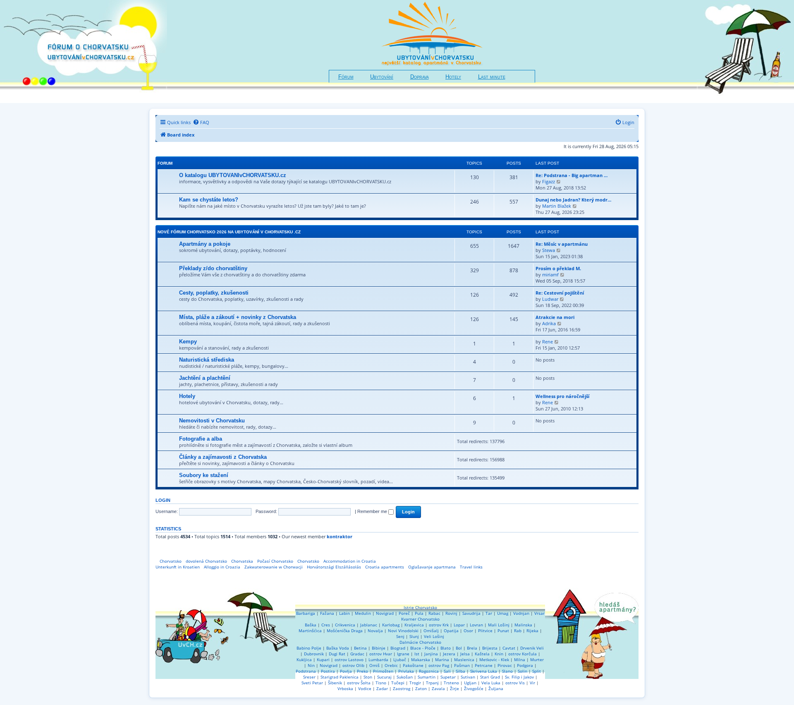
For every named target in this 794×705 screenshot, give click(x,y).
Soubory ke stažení (203, 475)
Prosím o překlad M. (558, 268)
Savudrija (471, 613)
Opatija (451, 630)
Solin (522, 671)
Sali (447, 671)
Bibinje (378, 648)
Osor (468, 630)
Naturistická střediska (206, 360)
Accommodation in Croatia (349, 561)
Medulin (363, 613)
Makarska (420, 659)
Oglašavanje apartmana (432, 567)
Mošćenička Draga (345, 630)
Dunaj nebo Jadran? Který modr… (573, 200)
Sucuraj (384, 677)
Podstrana (306, 671)
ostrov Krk (439, 625)
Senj (400, 636)
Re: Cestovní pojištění (560, 293)
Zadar (382, 688)
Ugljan (470, 683)
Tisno (380, 683)
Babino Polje (309, 648)
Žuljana (495, 688)
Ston (368, 677)
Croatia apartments (384, 567)
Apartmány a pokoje (204, 244)
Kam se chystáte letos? (208, 200)
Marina (442, 659)
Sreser (309, 677)
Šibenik (335, 683)
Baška (310, 625)
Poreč (404, 613)
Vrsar (539, 613)
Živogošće (473, 688)
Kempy (188, 341)
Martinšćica (310, 630)
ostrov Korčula (522, 654)
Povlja (346, 671)
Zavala (438, 688)
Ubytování (381, 77)
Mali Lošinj (498, 625)
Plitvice (485, 630)
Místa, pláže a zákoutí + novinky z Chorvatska (237, 317)
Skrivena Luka (483, 671)
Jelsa (465, 654)
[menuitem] (201, 122)
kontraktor (339, 537)
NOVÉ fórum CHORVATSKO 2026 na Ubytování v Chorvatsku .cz (229, 232)
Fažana (327, 613)
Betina (360, 648)
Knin (499, 654)
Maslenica (464, 659)
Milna (519, 659)
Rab (517, 630)
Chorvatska (242, 561)
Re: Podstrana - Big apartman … (571, 175)
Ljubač (399, 659)
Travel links (471, 567)
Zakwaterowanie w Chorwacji (273, 567)
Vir (532, 683)
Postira (328, 671)
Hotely (453, 77)
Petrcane (484, 665)
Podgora (525, 665)
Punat (503, 630)
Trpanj (432, 683)
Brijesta (489, 648)
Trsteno (451, 683)
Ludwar (550, 299)
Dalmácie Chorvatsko (420, 642)
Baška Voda (337, 648)
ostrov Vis (515, 683)
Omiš (374, 665)
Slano (507, 671)
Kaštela (482, 654)
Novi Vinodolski (403, 630)
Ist (416, 654)
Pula (419, 613)
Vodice (364, 688)
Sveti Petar (312, 683)
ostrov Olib (353, 665)
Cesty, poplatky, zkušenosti (214, 293)
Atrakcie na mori (555, 317)
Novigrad (385, 613)
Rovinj (451, 613)
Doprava (419, 77)
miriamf (550, 274)
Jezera (449, 654)
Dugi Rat (337, 654)
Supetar (448, 677)
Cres (325, 625)
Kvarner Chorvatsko (420, 619)
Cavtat (508, 648)
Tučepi (397, 683)
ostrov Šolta (359, 683)
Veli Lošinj (434, 636)
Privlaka (406, 671)
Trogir (415, 683)
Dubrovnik (314, 654)
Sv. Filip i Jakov (519, 677)
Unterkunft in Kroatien (177, 567)
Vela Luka (490, 683)
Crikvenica (345, 625)
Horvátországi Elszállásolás (334, 567)
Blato (445, 648)
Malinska (523, 625)
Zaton (421, 688)
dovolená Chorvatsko (206, 561)
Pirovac (504, 665)
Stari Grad (490, 677)
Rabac (434, 613)
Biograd (397, 648)
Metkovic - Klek (494, 659)
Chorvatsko (171, 561)
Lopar (459, 625)
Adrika (549, 323)
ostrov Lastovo (349, 659)
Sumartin (426, 677)
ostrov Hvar (380, 654)
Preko (362, 671)
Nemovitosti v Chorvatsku (212, 420)
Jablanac (368, 625)
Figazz (548, 181)
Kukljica (304, 659)
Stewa (548, 250)
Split (536, 671)
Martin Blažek (556, 206)
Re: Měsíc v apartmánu (562, 244)
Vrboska (345, 688)
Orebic (391, 665)
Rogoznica (429, 671)
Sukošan (405, 677)
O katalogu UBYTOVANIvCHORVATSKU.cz (232, 175)
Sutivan (468, 677)
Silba (460, 671)
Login (162, 500)
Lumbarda (378, 659)
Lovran (476, 625)
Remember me (372, 511)
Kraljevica (414, 625)
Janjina (431, 654)
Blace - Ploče (422, 648)
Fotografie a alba (200, 439)
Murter (537, 659)
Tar (488, 613)
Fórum (346, 77)
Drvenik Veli (532, 648)
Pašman (462, 665)
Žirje (454, 688)
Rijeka (532, 630)
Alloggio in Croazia (222, 567)
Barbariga (305, 613)
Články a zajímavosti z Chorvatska (223, 457)
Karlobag (390, 625)
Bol (459, 648)
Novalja (375, 630)
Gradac (357, 654)
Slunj (414, 636)
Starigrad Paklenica (339, 677)
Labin (344, 613)
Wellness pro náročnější (562, 396)
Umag (502, 613)
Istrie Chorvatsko (420, 607)
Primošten (383, 671)
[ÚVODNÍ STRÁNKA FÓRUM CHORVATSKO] (83, 51)
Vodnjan (521, 613)
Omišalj (431, 630)
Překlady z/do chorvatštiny (213, 268)
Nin (311, 665)
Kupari (323, 659)
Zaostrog (401, 688)
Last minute (491, 77)
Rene (547, 341)
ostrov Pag (438, 665)
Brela (472, 648)
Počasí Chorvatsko (275, 561)
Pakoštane (413, 665)
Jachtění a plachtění (204, 378)
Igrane (403, 654)
